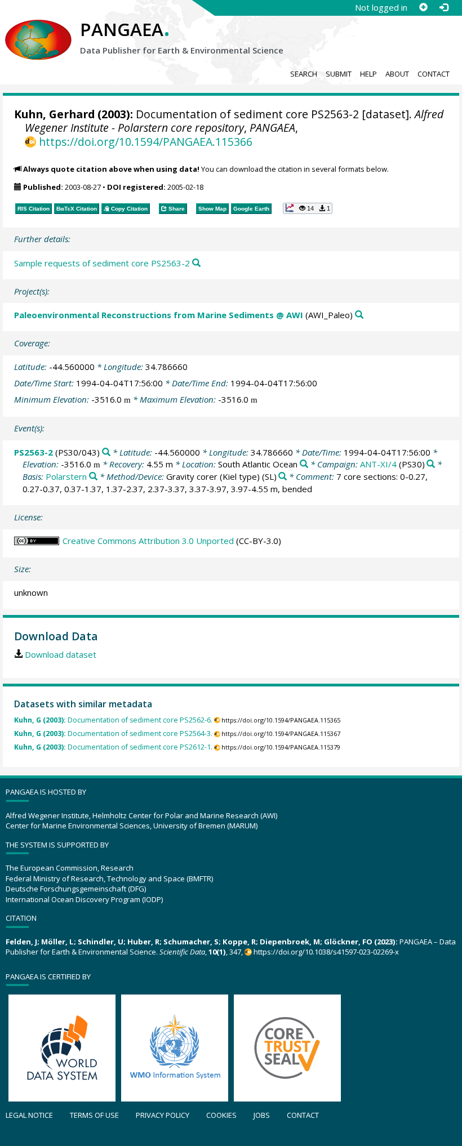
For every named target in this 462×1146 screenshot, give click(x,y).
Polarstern (66, 476)
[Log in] (443, 7)
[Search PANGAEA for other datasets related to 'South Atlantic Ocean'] (304, 464)
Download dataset (60, 654)
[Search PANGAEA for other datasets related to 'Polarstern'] (93, 476)
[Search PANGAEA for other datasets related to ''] (431, 464)
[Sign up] (423, 7)
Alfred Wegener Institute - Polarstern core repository (234, 120)
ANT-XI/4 (378, 464)
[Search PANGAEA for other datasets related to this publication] (196, 263)
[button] (307, 208)
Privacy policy (162, 1115)
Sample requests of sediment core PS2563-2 (102, 263)
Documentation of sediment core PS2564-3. (113, 733)
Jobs (262, 1115)
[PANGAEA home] (38, 28)
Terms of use (94, 1115)
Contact (433, 74)
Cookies (221, 1115)
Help (368, 74)
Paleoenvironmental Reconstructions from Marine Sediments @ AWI (158, 314)
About (397, 74)
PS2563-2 (33, 452)
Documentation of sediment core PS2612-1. (113, 747)
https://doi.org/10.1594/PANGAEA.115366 (145, 141)
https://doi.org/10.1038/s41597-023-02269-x (326, 952)
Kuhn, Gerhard (54, 114)
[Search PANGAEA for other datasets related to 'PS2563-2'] (106, 452)
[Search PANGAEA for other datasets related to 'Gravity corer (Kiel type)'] (282, 476)
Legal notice (29, 1115)
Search (303, 74)
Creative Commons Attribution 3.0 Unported (148, 540)
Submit (339, 74)
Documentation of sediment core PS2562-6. (113, 720)
